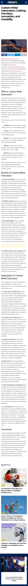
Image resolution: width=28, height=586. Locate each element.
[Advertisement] (14, 30)
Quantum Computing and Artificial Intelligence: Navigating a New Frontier (13, 545)
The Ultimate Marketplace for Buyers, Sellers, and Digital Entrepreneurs (11, 490)
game (14, 574)
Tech (3, 485)
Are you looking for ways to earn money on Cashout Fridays (14, 579)
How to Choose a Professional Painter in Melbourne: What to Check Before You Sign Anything (13, 518)
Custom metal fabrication (15, 67)
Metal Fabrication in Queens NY (10, 59)
